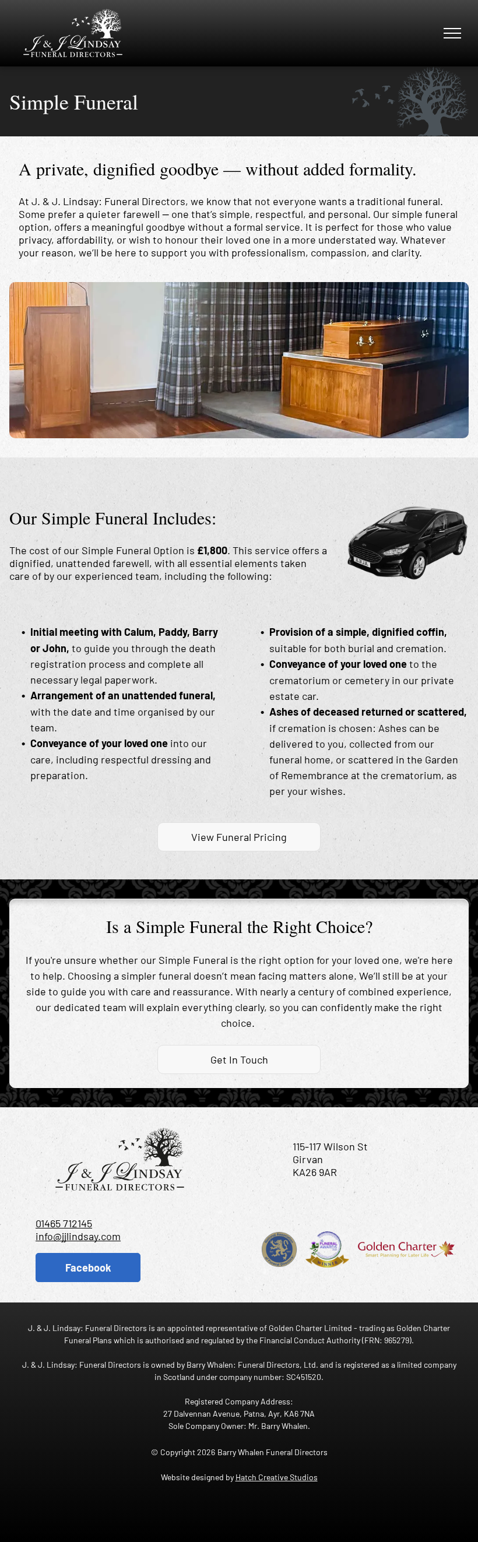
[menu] (452, 33)
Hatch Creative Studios (277, 1477)
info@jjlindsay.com (78, 1236)
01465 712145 (64, 1223)
